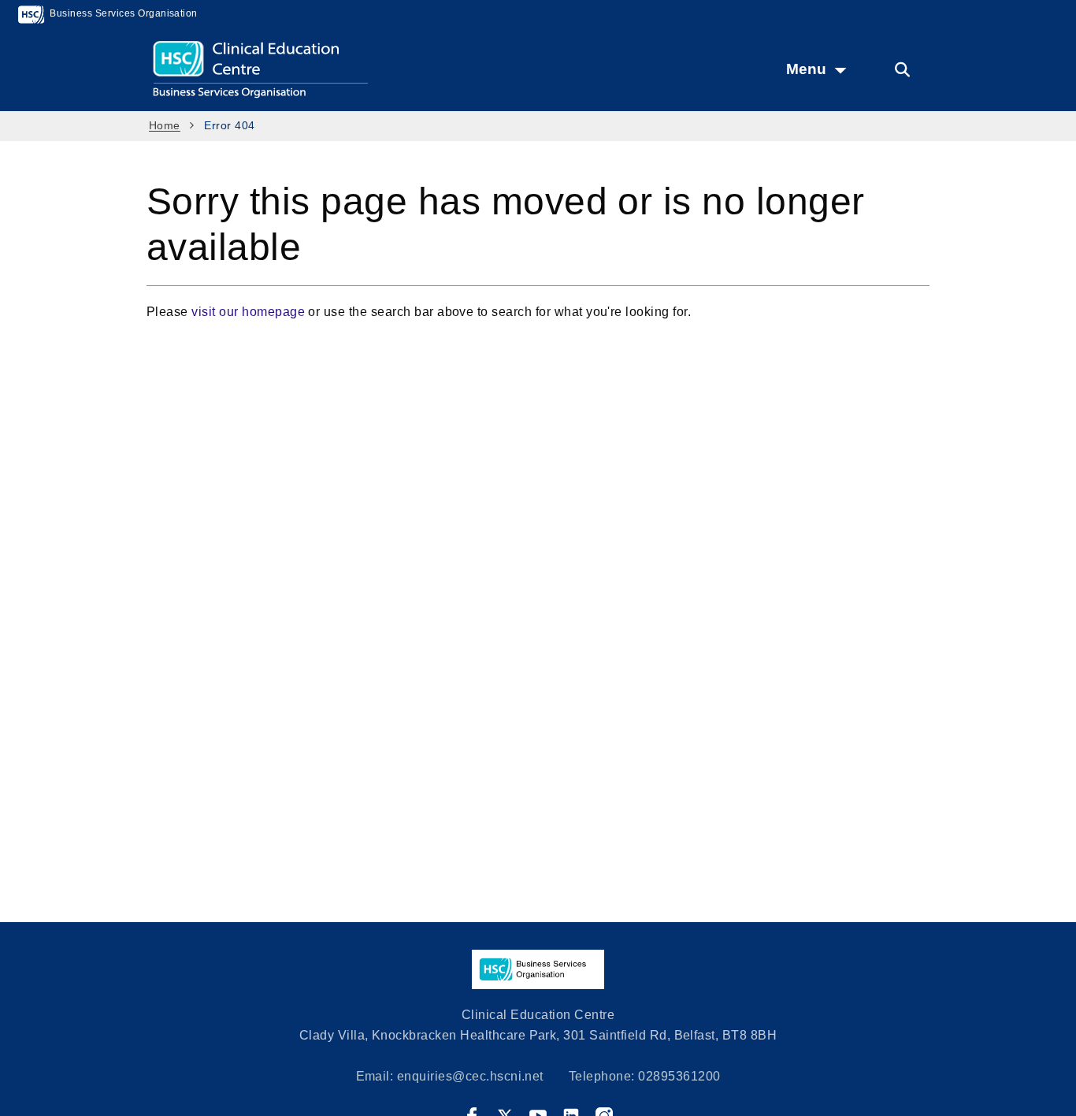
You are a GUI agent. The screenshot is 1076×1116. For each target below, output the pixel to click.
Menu (806, 69)
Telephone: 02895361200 (645, 1076)
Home (164, 125)
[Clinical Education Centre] (312, 69)
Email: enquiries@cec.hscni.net (450, 1076)
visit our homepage (248, 311)
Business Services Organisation (122, 13)
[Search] (902, 69)
